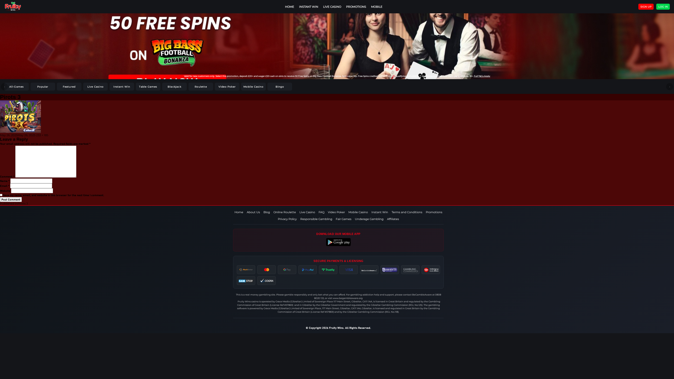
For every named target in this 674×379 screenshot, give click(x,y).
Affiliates (393, 219)
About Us (253, 212)
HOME (289, 6)
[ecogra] (266, 280)
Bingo (280, 86)
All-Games (16, 86)
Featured (69, 86)
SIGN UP (646, 6)
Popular (42, 86)
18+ (430, 269)
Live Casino (332, 6)
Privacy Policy (287, 219)
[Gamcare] (389, 269)
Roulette (201, 86)
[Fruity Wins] (16, 7)
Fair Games (343, 219)
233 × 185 (42, 135)
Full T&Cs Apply (482, 76)
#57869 (288, 305)
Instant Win (308, 6)
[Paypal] (307, 269)
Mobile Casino (253, 86)
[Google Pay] (287, 269)
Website (5, 190)
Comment (7, 176)
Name (5, 181)
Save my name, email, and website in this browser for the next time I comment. (53, 195)
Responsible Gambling (316, 219)
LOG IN (663, 6)
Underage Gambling (369, 219)
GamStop (246, 280)
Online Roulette (284, 212)
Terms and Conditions (407, 212)
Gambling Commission (410, 269)
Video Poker (227, 86)
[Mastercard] (266, 269)
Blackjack (174, 86)
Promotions (356, 6)
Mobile (376, 6)
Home (238, 212)
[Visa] (348, 269)
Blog (266, 212)
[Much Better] (246, 269)
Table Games (148, 86)
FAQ (321, 212)
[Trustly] (328, 269)
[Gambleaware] (369, 269)
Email (4, 186)
